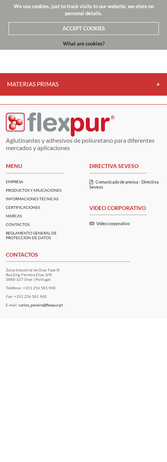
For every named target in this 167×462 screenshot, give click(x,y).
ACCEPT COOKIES (84, 28)
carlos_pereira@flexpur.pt (41, 305)
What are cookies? (83, 43)
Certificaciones (23, 207)
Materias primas (33, 84)
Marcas (14, 216)
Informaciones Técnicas (32, 198)
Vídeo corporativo (113, 223)
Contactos (18, 224)
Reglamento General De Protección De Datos (31, 235)
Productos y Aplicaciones (33, 190)
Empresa (14, 181)
